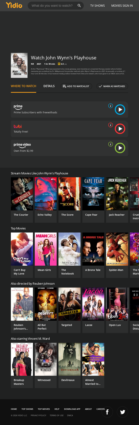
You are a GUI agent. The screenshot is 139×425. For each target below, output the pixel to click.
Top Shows (27, 409)
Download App (72, 409)
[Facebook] (107, 412)
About (88, 409)
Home (14, 409)
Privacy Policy (38, 415)
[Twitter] (122, 412)
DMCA (70, 415)
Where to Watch (23, 86)
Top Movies (44, 409)
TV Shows (97, 6)
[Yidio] (14, 5)
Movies (116, 6)
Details (49, 86)
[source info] (110, 105)
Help (56, 409)
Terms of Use (57, 415)
